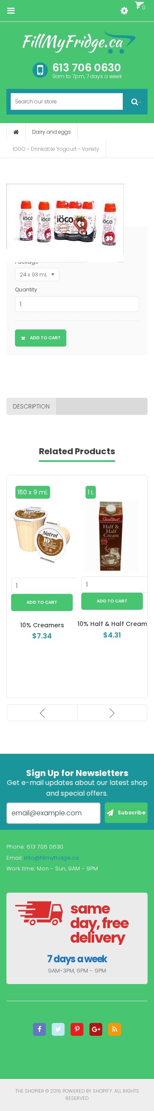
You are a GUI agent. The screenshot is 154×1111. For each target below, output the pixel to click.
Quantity (26, 289)
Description (31, 406)
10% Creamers (42, 625)
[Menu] (10, 10)
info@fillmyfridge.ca (51, 858)
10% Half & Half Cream (112, 624)
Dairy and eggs (51, 131)
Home (16, 132)
